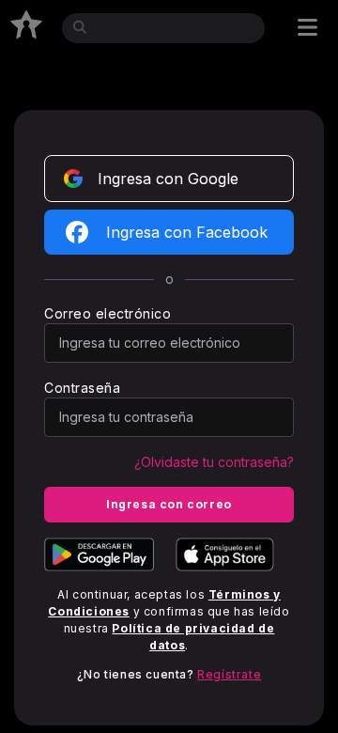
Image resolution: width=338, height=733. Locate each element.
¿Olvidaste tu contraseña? (214, 462)
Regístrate (229, 674)
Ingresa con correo (169, 504)
